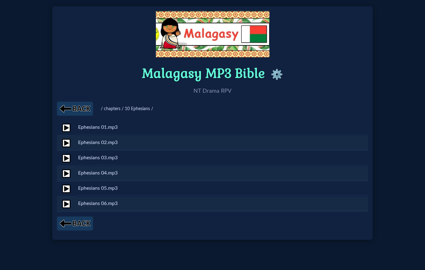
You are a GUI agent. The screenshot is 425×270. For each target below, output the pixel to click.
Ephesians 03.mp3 (98, 157)
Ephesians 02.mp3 (98, 142)
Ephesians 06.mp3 (98, 203)
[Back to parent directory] (75, 109)
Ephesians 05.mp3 (98, 188)
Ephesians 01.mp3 (98, 127)
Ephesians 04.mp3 (98, 172)
